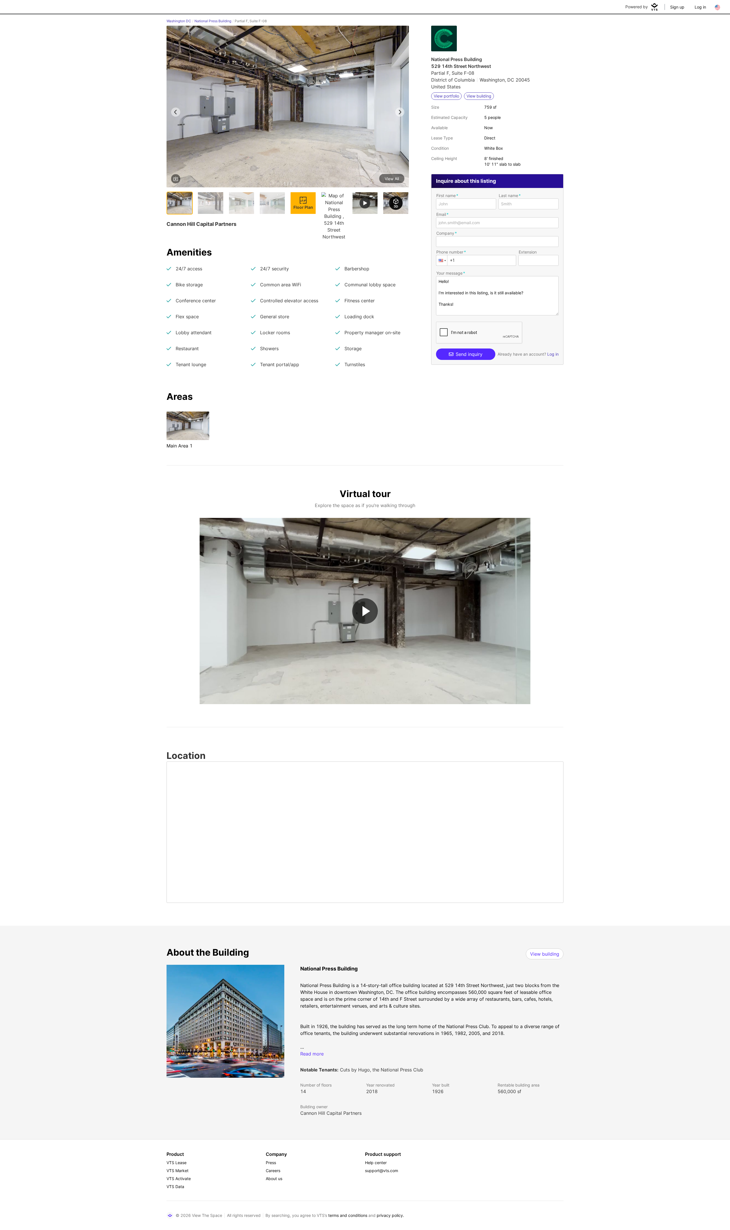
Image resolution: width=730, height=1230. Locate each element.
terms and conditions (347, 1215)
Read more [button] (312, 1054)
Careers (273, 1170)
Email (441, 214)
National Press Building (212, 21)
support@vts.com (381, 1170)
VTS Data (175, 1186)
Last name (508, 195)
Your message (449, 273)
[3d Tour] (396, 203)
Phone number (449, 252)
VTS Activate (179, 1178)
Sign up (677, 7)
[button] (288, 107)
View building (544, 954)
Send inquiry (469, 354)
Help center (376, 1162)
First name (446, 195)
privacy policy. (390, 1215)
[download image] (175, 178)
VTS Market (177, 1170)
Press (271, 1162)
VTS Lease (176, 1162)
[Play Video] (365, 611)
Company (445, 233)
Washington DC (179, 21)
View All (392, 178)
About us (274, 1178)
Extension (528, 252)
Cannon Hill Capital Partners (331, 1113)
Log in (700, 7)
